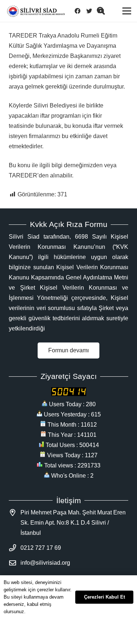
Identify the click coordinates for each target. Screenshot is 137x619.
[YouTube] (103, 11)
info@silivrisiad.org (45, 563)
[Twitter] (91, 11)
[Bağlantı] (36, 11)
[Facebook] (79, 11)
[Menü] (127, 11)
